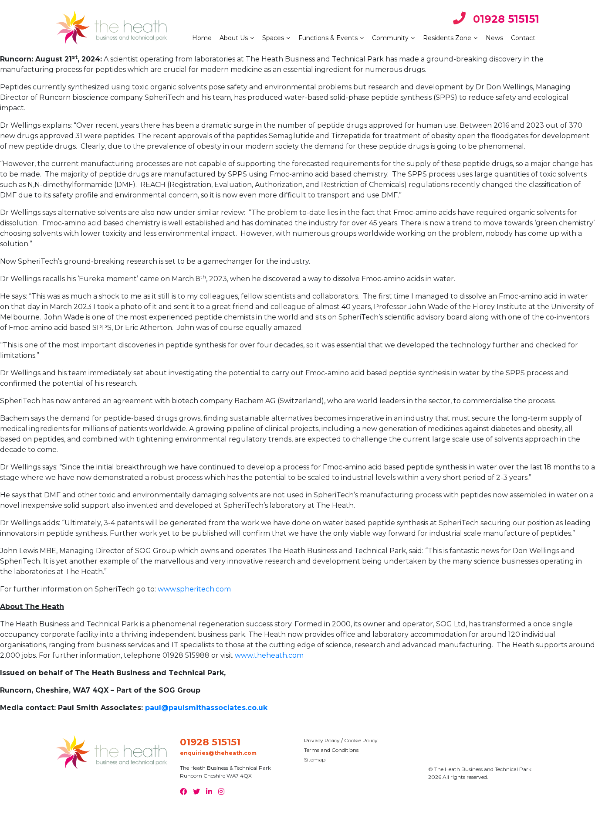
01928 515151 (504, 19)
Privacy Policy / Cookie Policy (341, 740)
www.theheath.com (269, 655)
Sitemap (314, 759)
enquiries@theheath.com (218, 753)
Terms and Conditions (331, 750)
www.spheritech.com (194, 589)
